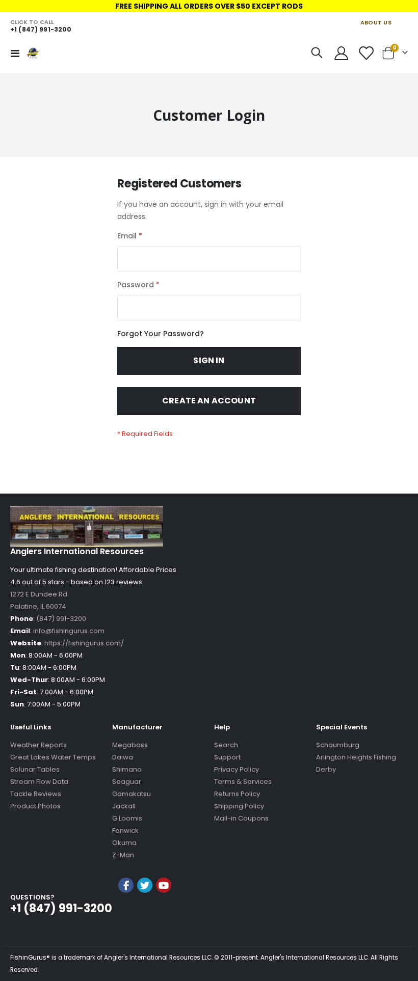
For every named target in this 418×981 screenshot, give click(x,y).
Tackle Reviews (35, 794)
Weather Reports (38, 745)
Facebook (126, 885)
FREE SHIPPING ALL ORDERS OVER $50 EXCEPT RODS (209, 6)
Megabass (130, 745)
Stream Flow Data (39, 781)
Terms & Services (243, 781)
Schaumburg (337, 745)
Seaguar (126, 781)
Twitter (144, 885)
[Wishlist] (366, 53)
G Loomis (127, 818)
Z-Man (123, 855)
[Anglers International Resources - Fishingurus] (41, 53)
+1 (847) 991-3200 (40, 29)
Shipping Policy (239, 806)
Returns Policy (237, 794)
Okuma (124, 843)
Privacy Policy (236, 769)
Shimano (127, 769)
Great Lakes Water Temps (53, 757)
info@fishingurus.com (68, 631)
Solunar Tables (35, 769)
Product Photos (35, 806)
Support (227, 757)
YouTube (163, 885)
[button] (144, 912)
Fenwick (125, 830)
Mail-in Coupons (241, 818)
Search (226, 745)
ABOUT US (375, 22)
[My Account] (341, 53)
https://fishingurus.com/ (84, 643)
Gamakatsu (131, 794)
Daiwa (122, 757)
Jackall (124, 806)
